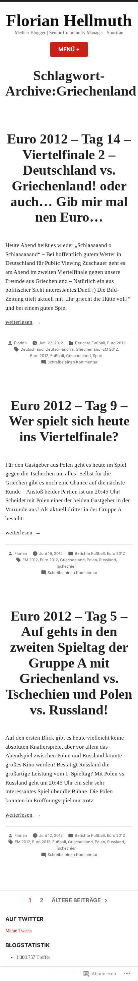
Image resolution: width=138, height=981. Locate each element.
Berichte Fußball (90, 343)
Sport (97, 355)
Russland (107, 560)
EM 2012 (110, 349)
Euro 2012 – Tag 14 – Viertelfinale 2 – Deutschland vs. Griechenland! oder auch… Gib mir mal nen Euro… (69, 178)
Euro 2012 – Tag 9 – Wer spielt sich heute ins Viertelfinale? (69, 421)
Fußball (57, 355)
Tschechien (66, 566)
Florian (20, 343)
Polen (92, 560)
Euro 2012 (116, 343)
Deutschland (32, 349)
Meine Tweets (18, 930)
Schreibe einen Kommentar (72, 362)
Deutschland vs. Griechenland (73, 349)
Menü (73, 49)
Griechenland (78, 355)
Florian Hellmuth (69, 20)
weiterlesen (18, 323)
